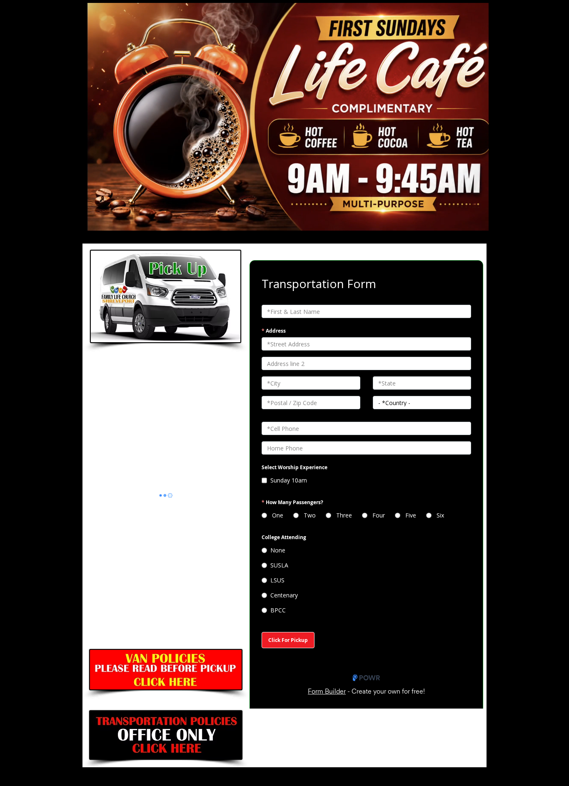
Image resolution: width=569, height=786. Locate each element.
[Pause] (90, 224)
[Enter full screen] (477, 224)
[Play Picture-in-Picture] (463, 224)
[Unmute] (104, 224)
